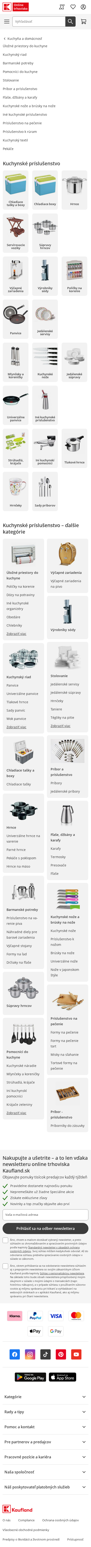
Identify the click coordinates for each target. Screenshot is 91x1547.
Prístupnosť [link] (75, 1539)
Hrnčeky (57, 701)
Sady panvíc (16, 710)
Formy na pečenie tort (64, 1043)
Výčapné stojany (19, 946)
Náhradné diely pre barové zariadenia (22, 935)
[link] (61, 6)
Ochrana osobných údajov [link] (60, 1520)
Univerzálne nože (64, 961)
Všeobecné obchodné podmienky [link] (26, 1530)
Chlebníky (14, 625)
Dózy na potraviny (21, 595)
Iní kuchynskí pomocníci (17, 1093)
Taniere (56, 709)
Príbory (56, 783)
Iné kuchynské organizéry (18, 606)
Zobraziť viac (16, 633)
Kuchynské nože (63, 930)
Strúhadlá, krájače (21, 1082)
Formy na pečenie (64, 1032)
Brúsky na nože (62, 953)
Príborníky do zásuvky (67, 1125)
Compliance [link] (26, 1520)
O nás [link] (6, 1520)
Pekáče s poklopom (21, 858)
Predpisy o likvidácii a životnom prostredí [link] (31, 1539)
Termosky (58, 857)
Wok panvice (16, 718)
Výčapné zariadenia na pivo (66, 584)
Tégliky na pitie (62, 717)
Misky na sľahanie (65, 1054)
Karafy (56, 848)
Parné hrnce (16, 849)
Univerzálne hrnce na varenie (23, 839)
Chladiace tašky (19, 784)
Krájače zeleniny (19, 1104)
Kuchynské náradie (21, 1065)
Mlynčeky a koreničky (23, 1074)
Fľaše (55, 873)
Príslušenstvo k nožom (62, 942)
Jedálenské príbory (65, 791)
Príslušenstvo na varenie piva (22, 921)
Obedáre (13, 617)
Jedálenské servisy (65, 684)
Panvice (12, 685)
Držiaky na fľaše (19, 962)
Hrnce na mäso (18, 866)
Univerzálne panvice (22, 693)
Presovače (58, 865)
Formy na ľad (17, 954)
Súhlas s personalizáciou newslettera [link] (62, 1273)
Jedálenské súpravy (66, 692)
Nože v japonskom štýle (65, 972)
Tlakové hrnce (17, 702)
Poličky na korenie (21, 586)
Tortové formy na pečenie (64, 1066)
